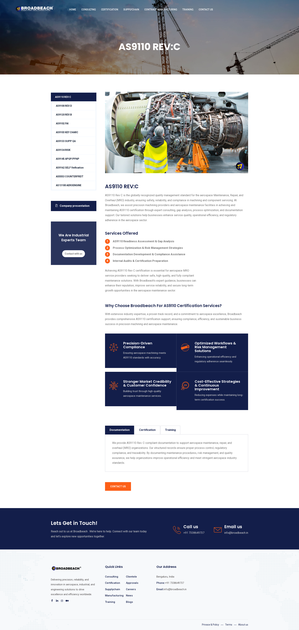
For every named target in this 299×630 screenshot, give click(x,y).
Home (72, 9)
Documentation (120, 430)
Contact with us (73, 253)
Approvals (132, 582)
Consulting (111, 576)
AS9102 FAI (62, 123)
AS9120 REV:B (64, 114)
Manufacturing (114, 595)
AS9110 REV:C (63, 97)
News (129, 595)
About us (243, 624)
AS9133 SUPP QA (66, 141)
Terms (228, 624)
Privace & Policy (210, 624)
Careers (131, 589)
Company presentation (74, 205)
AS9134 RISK (63, 150)
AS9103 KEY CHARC (67, 132)
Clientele (131, 576)
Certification (147, 430)
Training (170, 430)
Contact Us (206, 9)
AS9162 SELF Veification (70, 167)
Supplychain (112, 589)
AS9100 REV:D (64, 105)
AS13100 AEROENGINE (68, 185)
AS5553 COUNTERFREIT (69, 176)
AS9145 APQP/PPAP (67, 158)
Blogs (129, 602)
